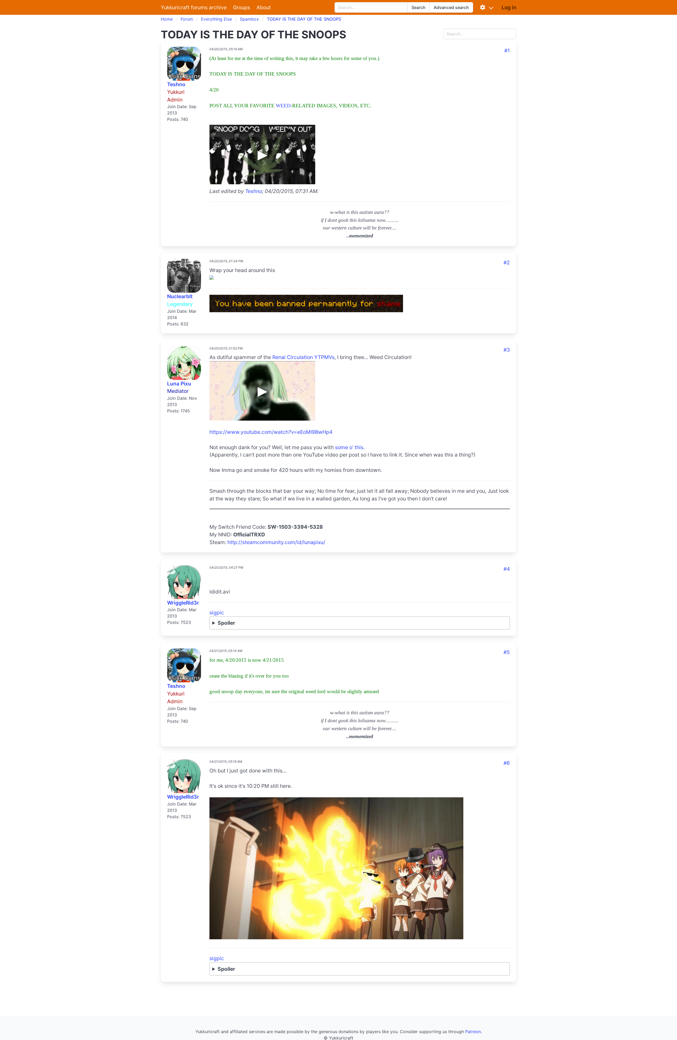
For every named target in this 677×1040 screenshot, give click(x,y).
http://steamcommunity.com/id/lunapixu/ (276, 542)
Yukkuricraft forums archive (194, 7)
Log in (509, 7)
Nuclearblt (180, 296)
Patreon (473, 1031)
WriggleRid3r (183, 603)
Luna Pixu (179, 383)
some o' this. (350, 447)
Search (418, 7)
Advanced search (451, 7)
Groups (241, 7)
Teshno (176, 84)
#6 (507, 763)
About (264, 7)
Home (167, 19)
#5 (507, 652)
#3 (507, 350)
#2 (507, 262)
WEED (283, 105)
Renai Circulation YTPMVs (303, 357)
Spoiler (226, 623)
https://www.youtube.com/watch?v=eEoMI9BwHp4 (270, 432)
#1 (507, 50)
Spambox (249, 19)
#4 (507, 569)
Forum (187, 19)
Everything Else (216, 19)
